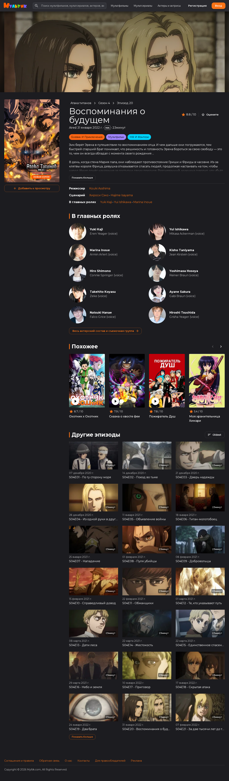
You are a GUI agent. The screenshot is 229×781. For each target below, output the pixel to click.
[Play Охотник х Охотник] (75, 401)
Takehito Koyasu (103, 291)
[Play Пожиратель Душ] (155, 401)
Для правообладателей (110, 760)
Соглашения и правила (19, 760)
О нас (68, 760)
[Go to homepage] (15, 6)
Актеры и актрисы (169, 5)
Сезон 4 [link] (104, 103)
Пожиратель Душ (162, 416)
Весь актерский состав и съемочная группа (103, 331)
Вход (218, 5)
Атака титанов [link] (80, 103)
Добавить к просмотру (34, 188)
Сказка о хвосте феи (124, 416)
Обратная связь (49, 760)
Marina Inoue (142, 202)
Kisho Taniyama (181, 250)
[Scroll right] (221, 346)
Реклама (136, 760)
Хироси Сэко (99, 195)
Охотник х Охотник (83, 416)
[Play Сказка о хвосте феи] (115, 401)
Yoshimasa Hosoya (183, 271)
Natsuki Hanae (101, 312)
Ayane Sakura (179, 291)
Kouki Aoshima (99, 188)
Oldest (217, 434)
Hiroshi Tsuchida (182, 312)
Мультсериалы (143, 5)
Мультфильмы (119, 5)
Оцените (212, 114)
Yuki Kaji (106, 202)
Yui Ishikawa (122, 202)
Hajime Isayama (122, 195)
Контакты (83, 760)
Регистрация (197, 5)
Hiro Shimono (100, 271)
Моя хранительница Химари (204, 418)
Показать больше (82, 177)
